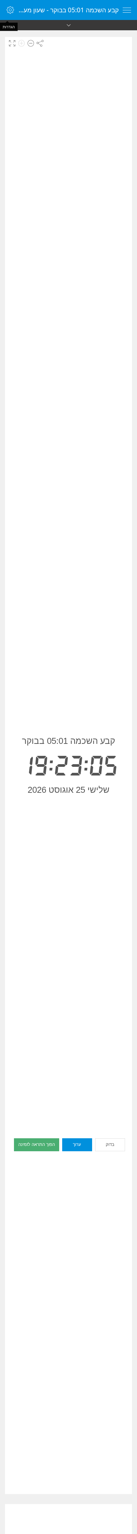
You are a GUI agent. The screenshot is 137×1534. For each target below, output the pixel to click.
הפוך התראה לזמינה (36, 1144)
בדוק (110, 1144)
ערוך (77, 1144)
